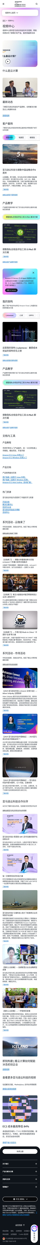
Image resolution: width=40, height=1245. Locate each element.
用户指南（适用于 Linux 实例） (14, 477)
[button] (12, 13)
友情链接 (14, 1234)
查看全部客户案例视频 (10, 195)
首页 (4, 20)
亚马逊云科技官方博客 (11, 510)
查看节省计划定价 (9, 1142)
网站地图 (6, 1234)
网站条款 (6, 1231)
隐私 (12, 1231)
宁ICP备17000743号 (9, 1241)
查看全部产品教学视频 (10, 262)
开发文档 (6, 502)
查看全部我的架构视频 (10, 360)
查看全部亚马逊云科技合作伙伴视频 (14, 810)
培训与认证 (7, 507)
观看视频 (6, 115)
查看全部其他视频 (9, 1089)
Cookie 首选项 (23, 1234)
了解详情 (6, 189)
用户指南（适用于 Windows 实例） (16, 480)
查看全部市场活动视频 (10, 664)
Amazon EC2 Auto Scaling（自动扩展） (17, 482)
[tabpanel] (20, 169)
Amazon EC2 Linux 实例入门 (13, 455)
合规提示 (27, 1231)
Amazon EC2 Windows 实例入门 (15, 457)
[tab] (9, 137)
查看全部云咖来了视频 (10, 533)
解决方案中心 (8, 504)
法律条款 (19, 1231)
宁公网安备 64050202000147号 (16, 1238)
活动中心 (6, 512)
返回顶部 (18, 1225)
